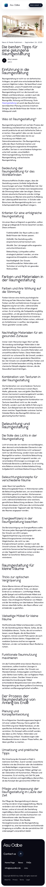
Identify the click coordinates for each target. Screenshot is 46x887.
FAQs (28, 862)
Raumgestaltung (9, 103)
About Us (7, 880)
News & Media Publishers (12, 42)
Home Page (10, 862)
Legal (28, 880)
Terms (22, 880)
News (20, 862)
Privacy (15, 880)
